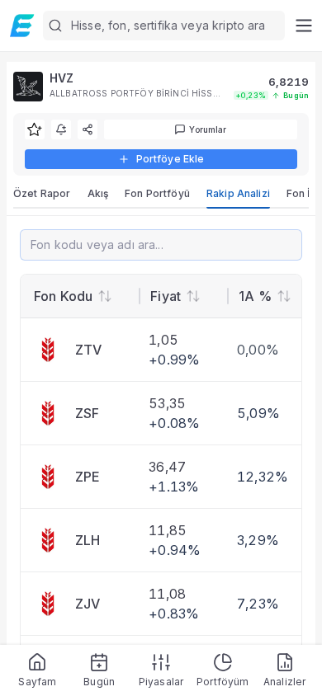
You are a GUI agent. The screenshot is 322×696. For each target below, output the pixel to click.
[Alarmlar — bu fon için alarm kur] (61, 129)
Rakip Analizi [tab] (238, 193)
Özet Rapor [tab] (42, 193)
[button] (164, 25)
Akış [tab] (98, 193)
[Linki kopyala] (87, 129)
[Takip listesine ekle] (35, 129)
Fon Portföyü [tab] (157, 193)
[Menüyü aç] (303, 25)
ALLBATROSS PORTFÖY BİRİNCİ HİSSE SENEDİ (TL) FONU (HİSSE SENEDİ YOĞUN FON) (135, 93)
